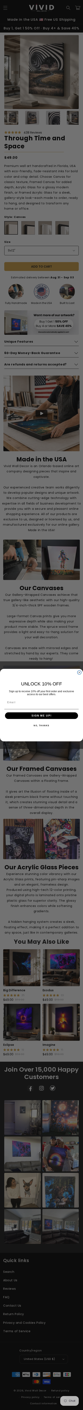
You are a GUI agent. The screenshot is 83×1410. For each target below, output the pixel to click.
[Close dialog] (79, 672)
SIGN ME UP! (41, 715)
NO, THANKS (41, 725)
